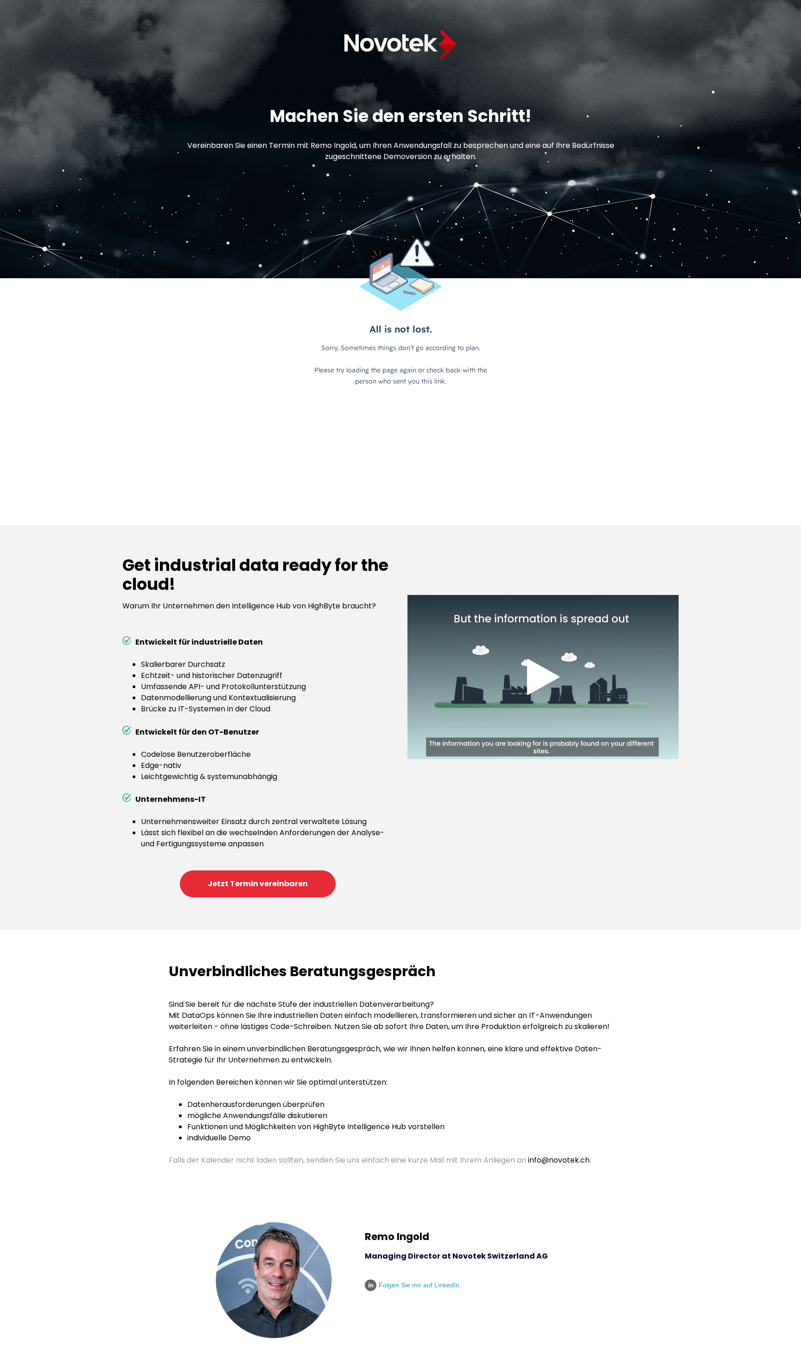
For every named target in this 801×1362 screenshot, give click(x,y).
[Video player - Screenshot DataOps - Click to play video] (543, 677)
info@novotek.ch (558, 1160)
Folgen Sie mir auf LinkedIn (419, 1285)
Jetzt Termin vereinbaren (258, 883)
